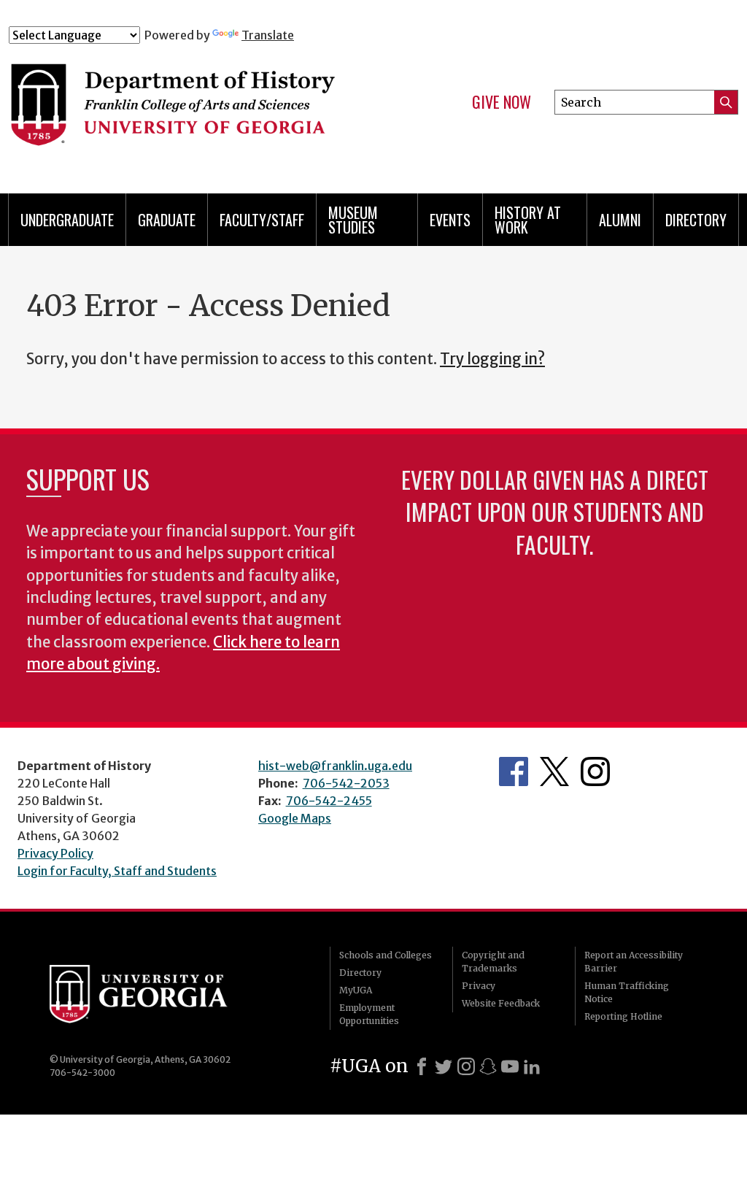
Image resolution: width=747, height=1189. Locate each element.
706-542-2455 (329, 800)
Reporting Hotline (623, 1016)
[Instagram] (466, 1066)
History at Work (528, 219)
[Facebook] (421, 1066)
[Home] (209, 108)
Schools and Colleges (385, 955)
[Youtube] (510, 1066)
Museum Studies (353, 219)
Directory (696, 220)
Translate (267, 35)
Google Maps (294, 818)
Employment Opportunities (369, 1014)
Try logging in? (492, 359)
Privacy (478, 985)
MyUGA (355, 990)
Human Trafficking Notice (626, 992)
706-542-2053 (346, 783)
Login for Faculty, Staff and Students (117, 870)
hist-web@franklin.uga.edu (335, 765)
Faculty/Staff (262, 220)
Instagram (595, 771)
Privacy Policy (55, 853)
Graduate (167, 220)
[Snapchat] (488, 1066)
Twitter (554, 771)
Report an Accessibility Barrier (633, 962)
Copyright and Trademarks (493, 962)
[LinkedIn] (532, 1066)
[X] (443, 1066)
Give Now (501, 102)
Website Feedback (501, 1003)
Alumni (620, 220)
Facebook (513, 771)
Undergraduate (67, 220)
